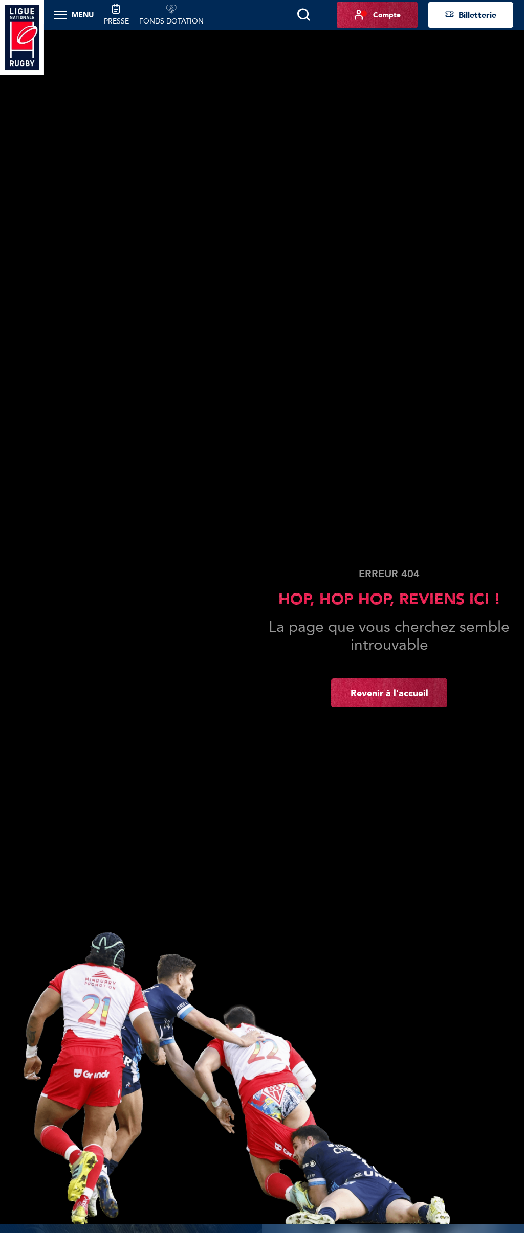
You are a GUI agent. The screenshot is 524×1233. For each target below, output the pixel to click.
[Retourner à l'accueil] (22, 36)
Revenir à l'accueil (389, 692)
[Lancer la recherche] (303, 15)
